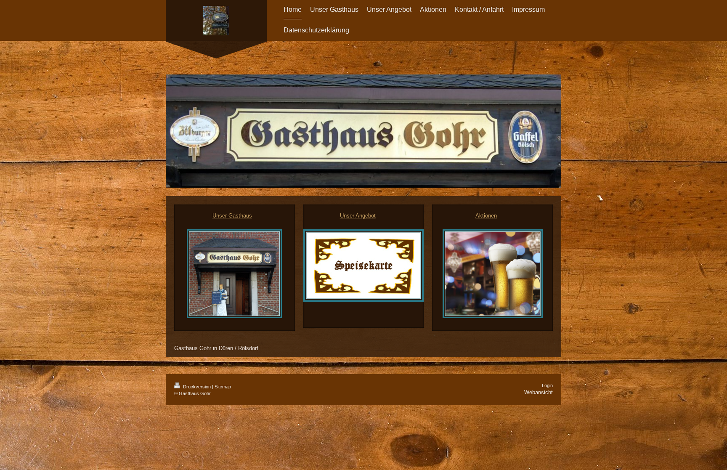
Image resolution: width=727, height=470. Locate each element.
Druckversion (197, 386)
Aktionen (486, 215)
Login (547, 385)
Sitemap (223, 386)
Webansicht (538, 392)
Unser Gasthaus (232, 215)
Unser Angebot (358, 215)
